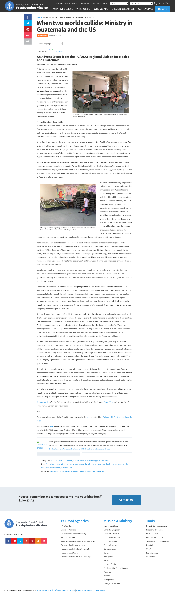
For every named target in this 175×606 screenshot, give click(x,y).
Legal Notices (100, 590)
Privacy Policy (43, 590)
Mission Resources (123, 8)
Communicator (110, 549)
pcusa (115, 464)
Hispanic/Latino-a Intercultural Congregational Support (85, 471)
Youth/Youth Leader (112, 583)
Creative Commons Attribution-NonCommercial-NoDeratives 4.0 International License (79, 449)
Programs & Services (90, 3)
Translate (60, 51)
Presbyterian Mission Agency (73, 545)
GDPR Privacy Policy (84, 590)
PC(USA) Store (152, 533)
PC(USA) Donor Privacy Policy (62, 590)
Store (106, 3)
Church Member (110, 541)
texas (43, 467)
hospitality (89, 464)
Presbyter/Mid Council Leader (116, 568)
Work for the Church (154, 537)
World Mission (42, 35)
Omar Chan (108, 402)
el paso (71, 464)
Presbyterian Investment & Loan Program (78, 541)
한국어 (166, 3)
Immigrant (108, 556)
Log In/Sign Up (152, 552)
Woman (107, 575)
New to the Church (111, 526)
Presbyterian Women (69, 552)
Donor (106, 552)
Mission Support (93, 460)
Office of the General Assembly (73, 533)
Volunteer (108, 572)
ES (160, 3)
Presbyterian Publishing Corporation (76, 549)
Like (26, 16)
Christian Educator (111, 533)
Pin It (27, 28)
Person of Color (110, 564)
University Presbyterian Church (59, 467)
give (51, 426)
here (88, 417)
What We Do (83, 8)
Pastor (106, 560)
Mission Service (79, 460)
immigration (100, 464)
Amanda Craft (42, 402)
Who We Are (101, 8)
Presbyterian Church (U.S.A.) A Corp (75, 556)
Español (149, 545)
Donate (162, 9)
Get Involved (145, 8)
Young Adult (109, 579)
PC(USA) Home (67, 526)
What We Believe (63, 8)
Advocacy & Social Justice (61, 460)
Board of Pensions (68, 529)
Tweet (27, 22)
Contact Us (126, 499)
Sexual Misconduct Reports (157, 541)
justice (109, 464)
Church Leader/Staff (112, 537)
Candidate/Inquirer (112, 529)
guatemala (79, 464)
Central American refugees (57, 464)
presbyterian (123, 464)
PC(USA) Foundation (69, 537)
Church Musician (111, 545)
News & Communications (67, 3)
